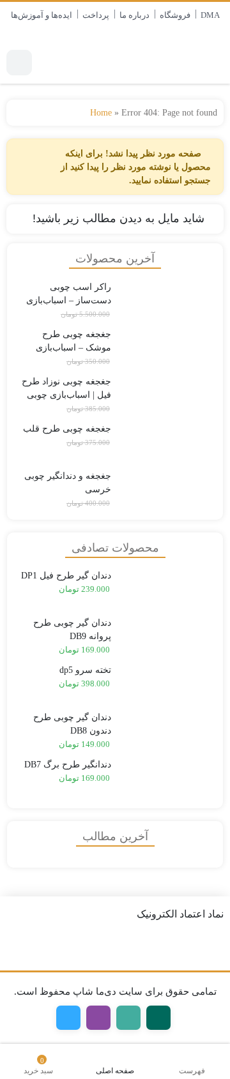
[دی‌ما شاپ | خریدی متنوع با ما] (176, 62)
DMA (210, 15)
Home (101, 112)
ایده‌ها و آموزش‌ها (41, 15)
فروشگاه (175, 15)
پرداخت (95, 15)
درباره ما (134, 15)
